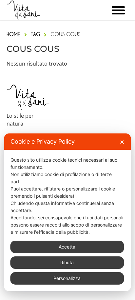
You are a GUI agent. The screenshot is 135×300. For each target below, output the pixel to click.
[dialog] (67, 212)
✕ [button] (122, 142)
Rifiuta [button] (67, 262)
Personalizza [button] (67, 278)
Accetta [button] (67, 247)
